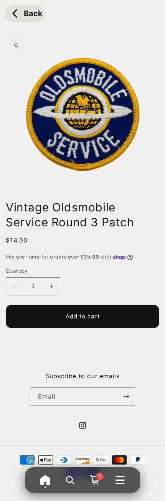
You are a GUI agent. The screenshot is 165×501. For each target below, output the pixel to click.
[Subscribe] (126, 396)
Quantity (16, 271)
